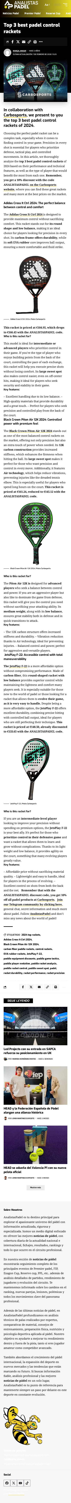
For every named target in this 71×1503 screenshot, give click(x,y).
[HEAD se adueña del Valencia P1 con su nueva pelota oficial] (35, 1145)
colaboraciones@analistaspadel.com (27, 1463)
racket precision (56, 973)
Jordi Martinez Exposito (23, 1118)
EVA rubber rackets (14, 953)
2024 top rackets (30, 934)
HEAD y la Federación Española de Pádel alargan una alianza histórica (31, 1110)
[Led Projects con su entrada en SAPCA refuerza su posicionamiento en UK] (35, 1026)
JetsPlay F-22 (18, 666)
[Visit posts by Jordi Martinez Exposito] (5, 1118)
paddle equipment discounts (20, 958)
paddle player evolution (17, 963)
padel (53, 968)
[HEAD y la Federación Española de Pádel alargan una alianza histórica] (35, 1085)
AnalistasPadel (40, 913)
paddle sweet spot (38, 968)
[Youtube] (20, 1483)
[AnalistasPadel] (21, 5)
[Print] (35, 42)
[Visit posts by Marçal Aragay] (7, 52)
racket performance (35, 973)
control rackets (44, 949)
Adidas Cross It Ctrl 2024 (18, 939)
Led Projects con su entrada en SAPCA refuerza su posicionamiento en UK (30, 1051)
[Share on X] (18, 42)
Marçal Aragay (19, 50)
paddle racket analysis (43, 963)
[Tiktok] (27, 1483)
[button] (47, 4)
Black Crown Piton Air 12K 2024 (21, 944)
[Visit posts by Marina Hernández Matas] (5, 1059)
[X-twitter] (13, 1483)
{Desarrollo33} (16, 1493)
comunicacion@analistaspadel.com (26, 1455)
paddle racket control (15, 968)
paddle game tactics (48, 958)
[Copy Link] (29, 42)
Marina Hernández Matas (24, 1059)
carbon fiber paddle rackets (19, 949)
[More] (40, 42)
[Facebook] (7, 1483)
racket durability (13, 973)
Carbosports (15, 115)
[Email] (23, 42)
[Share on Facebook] (12, 42)
